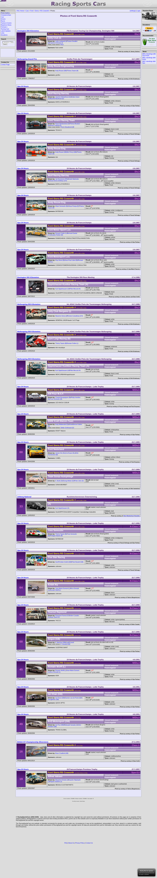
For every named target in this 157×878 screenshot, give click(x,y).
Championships (6, 15)
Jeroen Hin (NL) (60, 453)
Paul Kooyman (135, 406)
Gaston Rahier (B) (57, 235)
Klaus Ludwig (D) (55, 125)
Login (138, 11)
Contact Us (89, 843)
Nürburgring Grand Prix (27, 59)
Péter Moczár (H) (75, 289)
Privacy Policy (79, 843)
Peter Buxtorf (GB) (77, 562)
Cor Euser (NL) (70, 453)
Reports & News (6, 25)
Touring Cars (5, 29)
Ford (31, 11)
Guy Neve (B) (60, 260)
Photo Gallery (5, 13)
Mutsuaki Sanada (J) (71, 725)
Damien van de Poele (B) (73, 698)
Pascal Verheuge (135, 134)
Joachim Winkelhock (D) (63, 97)
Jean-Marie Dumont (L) (62, 588)
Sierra (37, 11)
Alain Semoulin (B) (62, 206)
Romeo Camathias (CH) (75, 316)
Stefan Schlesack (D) (67, 427)
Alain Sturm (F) (55, 617)
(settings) (133, 11)
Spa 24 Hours (23, 86)
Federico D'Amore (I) (56, 43)
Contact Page (5, 64)
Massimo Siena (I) (61, 316)
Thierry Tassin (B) (72, 70)
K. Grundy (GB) (65, 644)
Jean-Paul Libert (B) (71, 260)
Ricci (62, 44)
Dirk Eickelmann (135, 78)
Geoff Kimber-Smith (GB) (63, 562)
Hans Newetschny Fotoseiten (131, 515)
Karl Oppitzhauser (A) (62, 289)
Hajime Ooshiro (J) (56, 781)
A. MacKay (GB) (60, 642)
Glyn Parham (136, 105)
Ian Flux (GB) (59, 725)
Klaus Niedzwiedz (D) (62, 124)
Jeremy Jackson (135, 51)
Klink (70, 424)
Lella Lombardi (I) (61, 41)
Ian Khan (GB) (60, 698)
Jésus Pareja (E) (73, 206)
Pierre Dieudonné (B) (67, 127)
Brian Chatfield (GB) (61, 753)
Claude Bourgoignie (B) (63, 397)
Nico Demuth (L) (55, 672)
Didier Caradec (135, 624)
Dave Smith (136, 296)
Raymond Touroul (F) (62, 615)
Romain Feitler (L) (61, 233)
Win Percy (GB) (72, 152)
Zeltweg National (24, 497)
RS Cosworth (44, 11)
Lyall (67, 642)
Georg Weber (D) (68, 481)
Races (3, 21)
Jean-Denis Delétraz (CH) (58, 180)
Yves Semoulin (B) (56, 399)
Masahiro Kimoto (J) (61, 780)
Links (2, 33)
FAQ (65, 843)
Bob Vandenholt (135, 488)
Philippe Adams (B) (56, 535)
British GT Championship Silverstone (32, 742)
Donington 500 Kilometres (28, 31)
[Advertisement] (7, 53)
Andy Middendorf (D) (62, 424)
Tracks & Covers (6, 23)
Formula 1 (4, 27)
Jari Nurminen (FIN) (61, 179)
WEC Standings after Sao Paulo (149, 54)
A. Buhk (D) (59, 481)
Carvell (71, 642)
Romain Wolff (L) (55, 590)
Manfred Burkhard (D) (57, 98)
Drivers (3, 19)
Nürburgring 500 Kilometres (28, 304)
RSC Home (20, 11)
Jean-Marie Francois (134, 269)
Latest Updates (6, 31)
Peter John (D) (79, 481)
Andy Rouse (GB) (61, 70)
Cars (27, 11)
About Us (71, 843)
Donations (4, 35)
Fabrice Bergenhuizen (133, 597)
